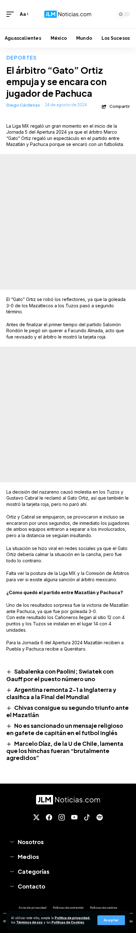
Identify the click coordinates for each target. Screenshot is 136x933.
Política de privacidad (72, 918)
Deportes (21, 57)
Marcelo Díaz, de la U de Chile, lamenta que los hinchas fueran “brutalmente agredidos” (64, 750)
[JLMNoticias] (68, 14)
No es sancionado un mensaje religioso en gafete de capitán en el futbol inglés (64, 729)
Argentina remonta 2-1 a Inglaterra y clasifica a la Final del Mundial (61, 693)
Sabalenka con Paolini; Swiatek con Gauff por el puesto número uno (60, 675)
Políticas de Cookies (68, 922)
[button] (111, 920)
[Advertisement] (68, 222)
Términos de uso (29, 922)
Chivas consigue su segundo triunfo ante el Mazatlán (67, 711)
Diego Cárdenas (23, 104)
